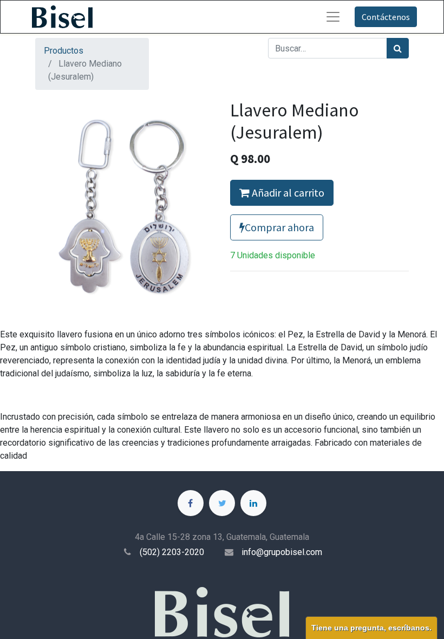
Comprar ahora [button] (279, 227)
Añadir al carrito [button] (287, 192)
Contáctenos (386, 16)
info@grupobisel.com (281, 552)
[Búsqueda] (398, 48)
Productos (63, 50)
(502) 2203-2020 (172, 552)
